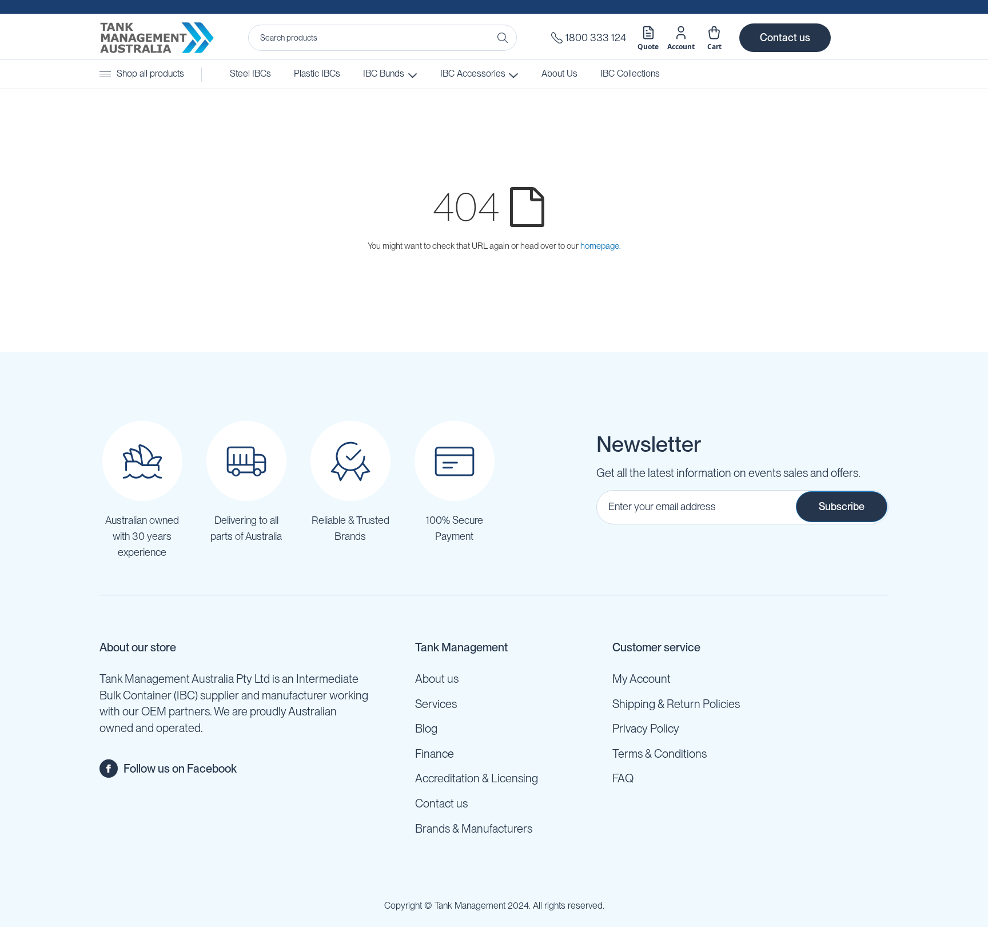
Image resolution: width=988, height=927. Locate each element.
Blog (426, 728)
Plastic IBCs (317, 73)
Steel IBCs (250, 73)
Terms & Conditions (659, 754)
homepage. (600, 246)
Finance (434, 754)
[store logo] (156, 37)
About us (437, 679)
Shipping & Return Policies (676, 704)
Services (436, 704)
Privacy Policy (645, 728)
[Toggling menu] (105, 74)
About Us (559, 73)
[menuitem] (630, 74)
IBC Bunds (383, 73)
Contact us (785, 37)
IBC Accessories (471, 73)
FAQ (623, 778)
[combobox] (382, 38)
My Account (641, 679)
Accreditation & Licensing (476, 778)
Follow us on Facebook (180, 768)
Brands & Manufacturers (473, 829)
